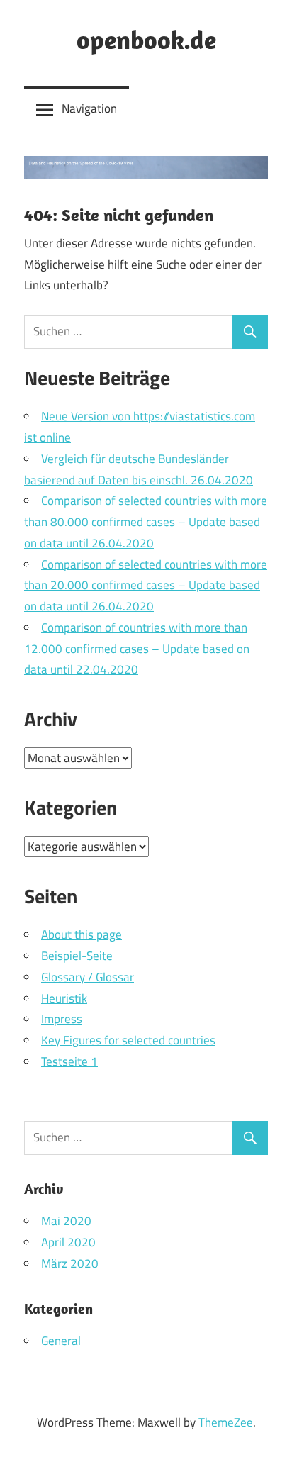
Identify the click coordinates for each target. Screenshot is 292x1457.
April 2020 (68, 1242)
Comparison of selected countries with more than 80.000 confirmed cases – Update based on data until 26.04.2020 (145, 521)
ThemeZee (225, 1422)
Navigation (89, 108)
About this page (81, 934)
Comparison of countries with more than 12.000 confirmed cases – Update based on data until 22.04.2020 (136, 648)
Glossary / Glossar (87, 977)
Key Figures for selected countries (128, 1040)
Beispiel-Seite (77, 956)
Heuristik (64, 998)
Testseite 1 (69, 1061)
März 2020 (70, 1263)
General (61, 1341)
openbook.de (146, 39)
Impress (61, 1019)
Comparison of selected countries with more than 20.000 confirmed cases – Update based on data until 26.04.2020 (145, 585)
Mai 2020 (66, 1221)
